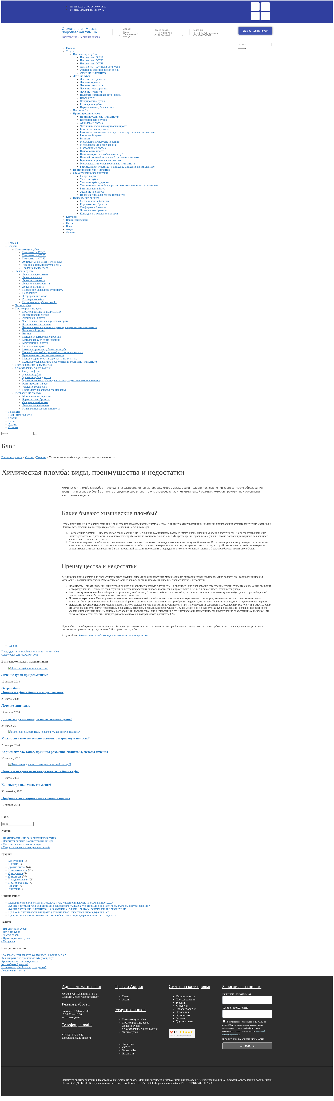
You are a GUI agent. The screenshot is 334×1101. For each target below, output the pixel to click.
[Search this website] (17, 823)
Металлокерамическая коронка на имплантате (107, 163)
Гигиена (13, 863)
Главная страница (11, 457)
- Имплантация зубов (14, 928)
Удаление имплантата (93, 72)
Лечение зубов (81, 75)
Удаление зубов (89, 179)
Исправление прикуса (86, 197)
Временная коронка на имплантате (100, 160)
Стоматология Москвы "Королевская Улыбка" (80, 30)
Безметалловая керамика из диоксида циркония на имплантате (117, 132)
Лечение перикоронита (94, 88)
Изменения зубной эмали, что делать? (23, 967)
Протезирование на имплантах (91, 169)
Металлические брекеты (94, 201)
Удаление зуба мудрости (94, 182)
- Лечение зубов (10, 931)
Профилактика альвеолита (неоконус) (102, 194)
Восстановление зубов (93, 119)
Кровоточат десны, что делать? (19, 961)
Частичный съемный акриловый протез (103, 126)
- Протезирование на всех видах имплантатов (28, 837)
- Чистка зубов (10, 934)
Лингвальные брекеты (93, 210)
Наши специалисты (77, 219)
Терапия (41, 457)
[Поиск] (242, 48)
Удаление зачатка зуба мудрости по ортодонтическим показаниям (119, 185)
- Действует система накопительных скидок (27, 840)
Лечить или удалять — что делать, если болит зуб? (40, 771)
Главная (70, 48)
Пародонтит (87, 97)
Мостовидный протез (93, 147)
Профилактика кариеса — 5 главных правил (35, 798)
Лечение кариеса (90, 82)
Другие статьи (16, 867)
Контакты (71, 216)
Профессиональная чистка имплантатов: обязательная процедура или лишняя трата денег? (62, 915)
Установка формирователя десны (99, 69)
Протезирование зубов (86, 113)
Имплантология (17, 870)
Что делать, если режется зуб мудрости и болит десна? (33, 954)
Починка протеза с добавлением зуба (102, 154)
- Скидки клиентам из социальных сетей (25, 847)
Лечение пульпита (91, 91)
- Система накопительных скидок (21, 844)
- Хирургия (8, 941)
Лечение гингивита (15, 705)
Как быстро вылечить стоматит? (26, 785)
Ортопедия (14, 876)
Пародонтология (18, 879)
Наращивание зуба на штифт (97, 107)
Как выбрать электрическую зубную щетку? (27, 958)
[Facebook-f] (255, 6)
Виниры (85, 138)
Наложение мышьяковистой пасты (100, 94)
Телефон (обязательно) (235, 1007)
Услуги (70, 51)
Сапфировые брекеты (93, 207)
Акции (69, 229)
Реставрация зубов (91, 104)
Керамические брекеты (93, 204)
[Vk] (265, 16)
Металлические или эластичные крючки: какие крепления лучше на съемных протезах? (60, 902)
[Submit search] (35, 434)
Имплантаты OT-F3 (91, 63)
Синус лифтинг (89, 176)
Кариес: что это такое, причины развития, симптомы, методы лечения (54, 752)
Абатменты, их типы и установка (100, 66)
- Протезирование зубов (15, 938)
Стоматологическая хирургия (90, 172)
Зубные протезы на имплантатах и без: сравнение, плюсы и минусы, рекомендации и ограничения (67, 908)
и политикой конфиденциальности (243, 1038)
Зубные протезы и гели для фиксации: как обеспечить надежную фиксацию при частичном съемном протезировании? (79, 905)
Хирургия (14, 888)
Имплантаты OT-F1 (91, 57)
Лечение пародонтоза (93, 79)
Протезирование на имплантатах (99, 116)
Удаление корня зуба (92, 191)
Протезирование (18, 882)
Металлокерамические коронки (98, 144)
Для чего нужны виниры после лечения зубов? (36, 719)
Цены (69, 226)
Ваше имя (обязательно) (236, 993)
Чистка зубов (81, 110)
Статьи (70, 223)
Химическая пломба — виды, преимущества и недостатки (113, 635)
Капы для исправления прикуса (99, 213)
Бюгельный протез (91, 135)
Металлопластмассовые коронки (100, 141)
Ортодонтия (15, 873)
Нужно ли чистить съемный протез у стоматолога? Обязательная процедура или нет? (59, 911)
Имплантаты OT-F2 (91, 60)
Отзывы (70, 232)
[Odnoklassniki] (255, 16)
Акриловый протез (91, 122)
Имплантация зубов (85, 54)
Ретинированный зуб (92, 188)
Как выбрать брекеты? (14, 964)
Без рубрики (15, 860)
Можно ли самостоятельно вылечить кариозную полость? (45, 738)
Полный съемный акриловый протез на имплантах (110, 157)
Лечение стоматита (91, 85)
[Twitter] (265, 6)
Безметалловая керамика (94, 129)
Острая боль (32, 690)
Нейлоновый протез (92, 151)
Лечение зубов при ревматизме (24, 675)
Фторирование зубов (92, 101)
